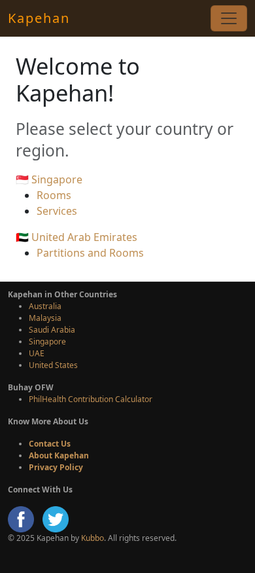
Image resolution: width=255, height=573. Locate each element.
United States (53, 365)
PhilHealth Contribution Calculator (90, 399)
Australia (45, 306)
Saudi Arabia (52, 329)
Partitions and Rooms (90, 253)
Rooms (54, 195)
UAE (36, 353)
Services (57, 211)
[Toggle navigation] (229, 18)
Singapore (47, 341)
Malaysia (45, 317)
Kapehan (39, 18)
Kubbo (92, 538)
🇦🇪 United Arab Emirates (76, 237)
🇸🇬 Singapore (49, 179)
